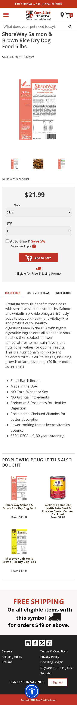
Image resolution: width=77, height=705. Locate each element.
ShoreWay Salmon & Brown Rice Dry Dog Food (19, 507)
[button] (32, 691)
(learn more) (34, 246)
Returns (7, 662)
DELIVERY (52, 4)
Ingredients (63, 292)
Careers (7, 651)
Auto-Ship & (27, 241)
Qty (9, 223)
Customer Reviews (38, 292)
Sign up (58, 682)
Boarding (46, 662)
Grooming (59, 668)
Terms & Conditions (54, 651)
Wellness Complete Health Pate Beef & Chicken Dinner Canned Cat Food (58, 509)
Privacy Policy (49, 657)
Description (12, 292)
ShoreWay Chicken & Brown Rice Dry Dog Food (19, 560)
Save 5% (38, 241)
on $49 (27, 4)
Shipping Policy (12, 657)
